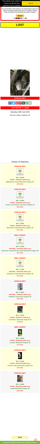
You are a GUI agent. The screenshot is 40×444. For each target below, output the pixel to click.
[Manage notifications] (35, 439)
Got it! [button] (31, 3)
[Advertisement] (20, 48)
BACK (20, 437)
